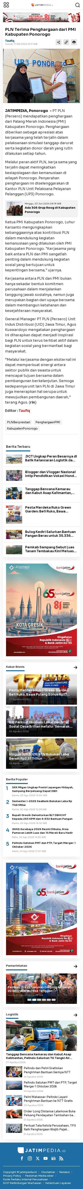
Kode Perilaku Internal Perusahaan (25, 1179)
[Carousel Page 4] (44, 1000)
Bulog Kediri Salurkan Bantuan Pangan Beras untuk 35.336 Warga (50, 536)
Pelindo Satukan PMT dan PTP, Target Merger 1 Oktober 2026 (44, 844)
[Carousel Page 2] (34, 1000)
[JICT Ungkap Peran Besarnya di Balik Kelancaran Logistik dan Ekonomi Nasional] (14, 459)
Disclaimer (48, 1172)
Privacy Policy (12, 1175)
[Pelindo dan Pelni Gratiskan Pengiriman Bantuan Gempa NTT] (14, 1071)
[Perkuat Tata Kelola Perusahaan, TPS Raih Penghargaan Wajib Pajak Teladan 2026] (14, 1128)
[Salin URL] (66, 42)
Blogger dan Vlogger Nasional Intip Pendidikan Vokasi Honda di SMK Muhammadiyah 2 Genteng (50, 478)
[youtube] (45, 1158)
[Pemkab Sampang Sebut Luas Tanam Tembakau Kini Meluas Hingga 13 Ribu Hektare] (14, 549)
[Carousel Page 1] (29, 1000)
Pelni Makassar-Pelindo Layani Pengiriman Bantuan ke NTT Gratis (48, 1099)
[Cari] (77, 4)
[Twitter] (37, 1158)
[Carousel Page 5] (49, 1000)
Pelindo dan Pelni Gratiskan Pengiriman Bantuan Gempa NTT (47, 1070)
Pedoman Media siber (39, 1175)
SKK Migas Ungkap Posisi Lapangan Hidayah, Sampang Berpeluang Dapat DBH (42, 789)
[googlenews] (53, 1158)
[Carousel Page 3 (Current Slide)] (39, 1000)
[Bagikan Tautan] (59, 42)
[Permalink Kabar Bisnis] (76, 667)
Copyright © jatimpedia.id (20, 1172)
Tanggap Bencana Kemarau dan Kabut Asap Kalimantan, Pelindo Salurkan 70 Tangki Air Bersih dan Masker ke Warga (50, 495)
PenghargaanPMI (47, 422)
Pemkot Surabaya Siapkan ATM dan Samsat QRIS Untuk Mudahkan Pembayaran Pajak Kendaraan (40, 989)
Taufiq (9, 41)
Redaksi (64, 1172)
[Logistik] (76, 1015)
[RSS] (61, 1158)
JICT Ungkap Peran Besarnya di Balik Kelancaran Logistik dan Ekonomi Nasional (51, 460)
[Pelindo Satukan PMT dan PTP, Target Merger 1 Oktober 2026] (14, 1085)
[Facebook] (22, 1158)
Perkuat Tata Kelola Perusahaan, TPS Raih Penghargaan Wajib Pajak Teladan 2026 (50, 1127)
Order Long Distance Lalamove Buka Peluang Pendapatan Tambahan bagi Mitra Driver (50, 1113)
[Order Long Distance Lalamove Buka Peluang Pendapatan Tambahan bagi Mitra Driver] (14, 1114)
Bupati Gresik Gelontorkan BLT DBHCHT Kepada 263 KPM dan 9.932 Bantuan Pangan (42, 817)
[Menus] (6, 4)
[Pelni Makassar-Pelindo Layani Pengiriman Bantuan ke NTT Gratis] (14, 1100)
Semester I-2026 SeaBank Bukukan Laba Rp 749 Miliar (42, 803)
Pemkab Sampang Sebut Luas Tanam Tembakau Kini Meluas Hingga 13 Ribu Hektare (49, 551)
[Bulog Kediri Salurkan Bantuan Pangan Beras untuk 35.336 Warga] (14, 534)
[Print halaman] (74, 42)
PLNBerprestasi (18, 422)
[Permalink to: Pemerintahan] (76, 966)
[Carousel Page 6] (54, 1000)
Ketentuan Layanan (58, 1183)
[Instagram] (29, 1158)
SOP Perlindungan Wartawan (22, 1183)
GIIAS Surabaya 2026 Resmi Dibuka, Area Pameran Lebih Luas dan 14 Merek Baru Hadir (42, 831)
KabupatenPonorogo (22, 428)
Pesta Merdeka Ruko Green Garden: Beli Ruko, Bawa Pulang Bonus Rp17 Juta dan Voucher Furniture (48, 513)
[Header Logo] (42, 4)
